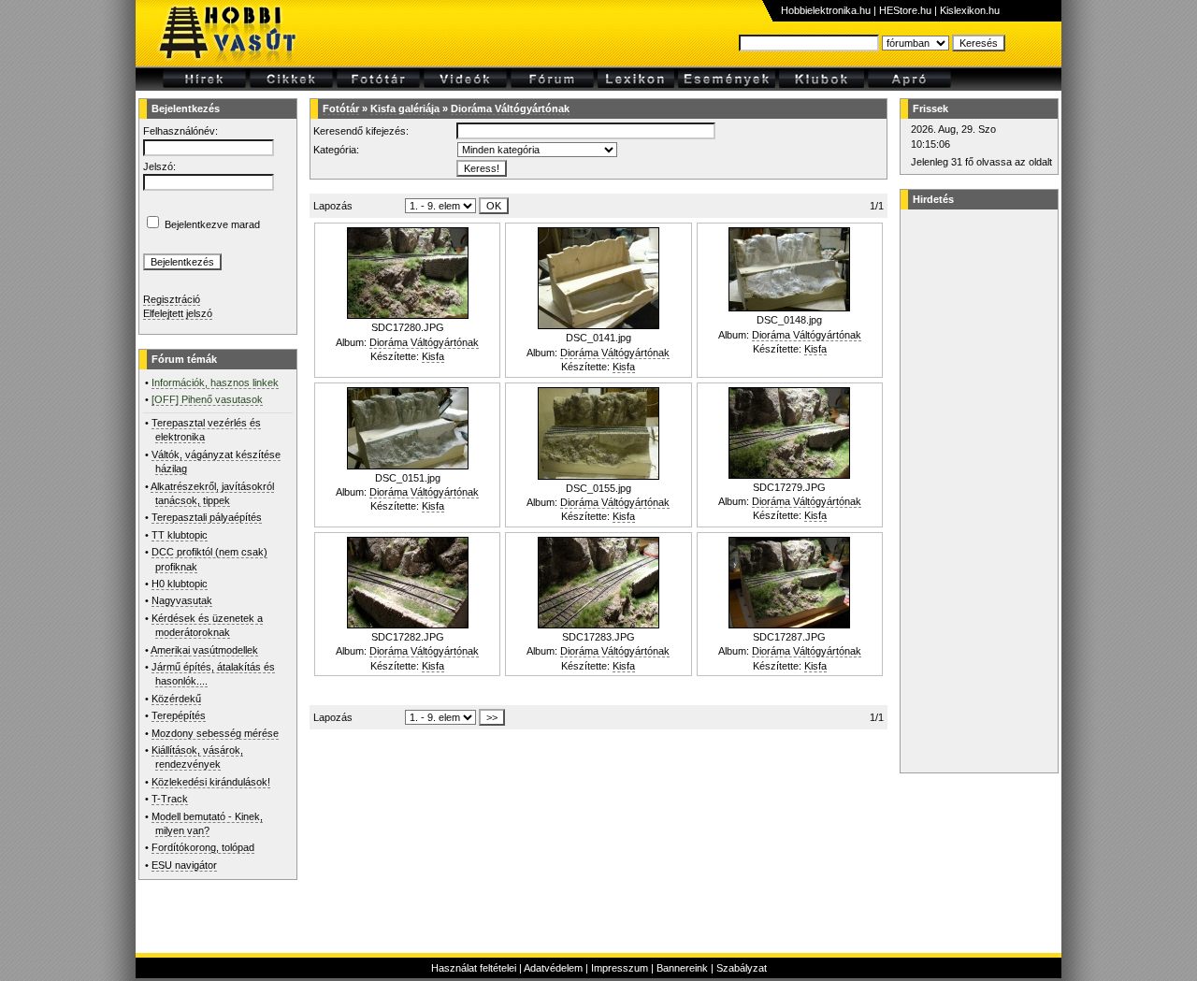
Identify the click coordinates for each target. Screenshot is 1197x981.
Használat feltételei (473, 968)
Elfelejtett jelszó (177, 313)
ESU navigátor (184, 865)
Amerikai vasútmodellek (204, 650)
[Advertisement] (976, 491)
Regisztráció (171, 299)
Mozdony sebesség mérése (215, 733)
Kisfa (433, 356)
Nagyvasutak (181, 600)
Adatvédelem (553, 968)
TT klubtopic (179, 535)
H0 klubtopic (179, 583)
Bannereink (682, 968)
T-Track (169, 798)
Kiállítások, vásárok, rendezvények (197, 757)
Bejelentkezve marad (212, 224)
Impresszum (619, 968)
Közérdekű (176, 698)
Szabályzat (741, 968)
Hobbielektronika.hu (826, 10)
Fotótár (341, 108)
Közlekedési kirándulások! (210, 781)
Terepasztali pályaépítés (206, 517)
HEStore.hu (905, 10)
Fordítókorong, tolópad (202, 847)
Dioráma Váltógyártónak (510, 108)
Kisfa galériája (405, 108)
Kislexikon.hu (970, 10)
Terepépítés (178, 715)
